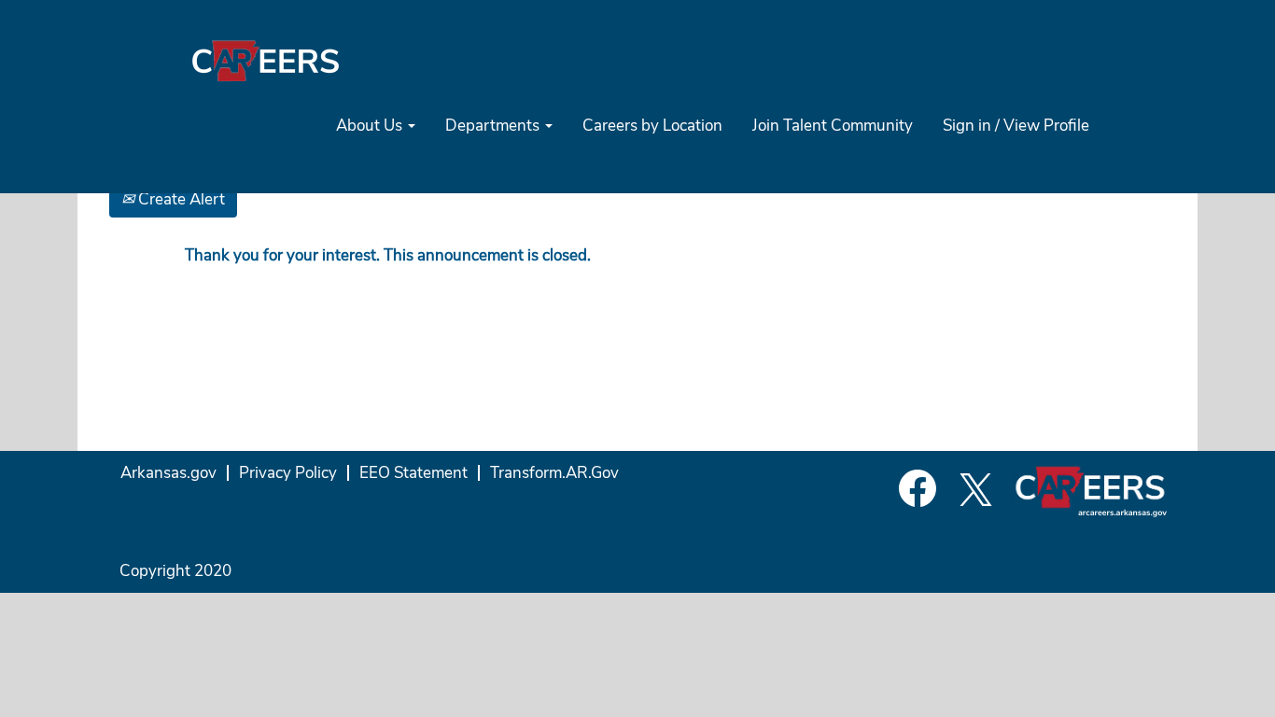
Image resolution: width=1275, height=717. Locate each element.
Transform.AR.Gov (554, 473)
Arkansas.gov (168, 473)
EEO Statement (413, 473)
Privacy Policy (288, 473)
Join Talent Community (832, 125)
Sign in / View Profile (1016, 125)
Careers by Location (652, 125)
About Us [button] (371, 125)
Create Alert (179, 199)
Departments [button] (494, 125)
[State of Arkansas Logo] (265, 60)
